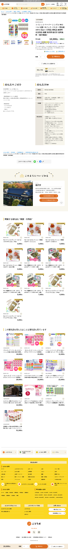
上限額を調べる (61, 51)
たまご (42, 471)
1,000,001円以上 (59, 497)
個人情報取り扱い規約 (26, 537)
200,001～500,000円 (39, 497)
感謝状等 (43, 479)
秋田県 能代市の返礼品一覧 (32, 152)
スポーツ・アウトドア (59, 476)
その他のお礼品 (58, 479)
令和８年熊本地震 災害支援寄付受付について (34, 1)
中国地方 (3, 495)
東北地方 (13, 152)
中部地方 (21, 492)
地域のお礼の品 (31, 476)
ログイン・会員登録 (51, 4)
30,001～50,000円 (39, 495)
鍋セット (3, 476)
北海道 (6, 492)
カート (65, 5)
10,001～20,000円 (44, 492)
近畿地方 (26, 492)
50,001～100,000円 (48, 495)
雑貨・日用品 (17, 11)
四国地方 (8, 495)
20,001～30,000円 (53, 492)
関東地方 (16, 492)
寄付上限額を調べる (5, 511)
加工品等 (30, 474)
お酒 (56, 471)
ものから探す (9, 11)
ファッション (17, 479)
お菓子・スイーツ (18, 474)
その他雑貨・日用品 (26, 11)
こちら (57, 43)
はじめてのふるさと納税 (6, 508)
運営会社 (50, 537)
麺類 (42, 474)
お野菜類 (30, 471)
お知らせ (26, 514)
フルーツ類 (57, 468)
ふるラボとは (27, 508)
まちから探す (6, 152)
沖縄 (17, 495)
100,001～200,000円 (57, 495)
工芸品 (29, 479)
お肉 (42, 468)
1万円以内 (37, 492)
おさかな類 (17, 471)
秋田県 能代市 (39, 22)
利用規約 (18, 537)
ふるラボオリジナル (19, 468)
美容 (2, 479)
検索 (43, 4)
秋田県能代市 (20, 152)
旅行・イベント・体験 (19, 476)
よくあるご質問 (27, 511)
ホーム (2, 11)
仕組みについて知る (50, 51)
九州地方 (13, 495)
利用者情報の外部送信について (39, 537)
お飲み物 (3, 474)
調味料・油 (57, 474)
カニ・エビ (3, 471)
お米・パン (30, 468)
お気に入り (61, 5)
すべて (2, 468)
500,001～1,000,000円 (50, 497)
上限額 (57, 5)
